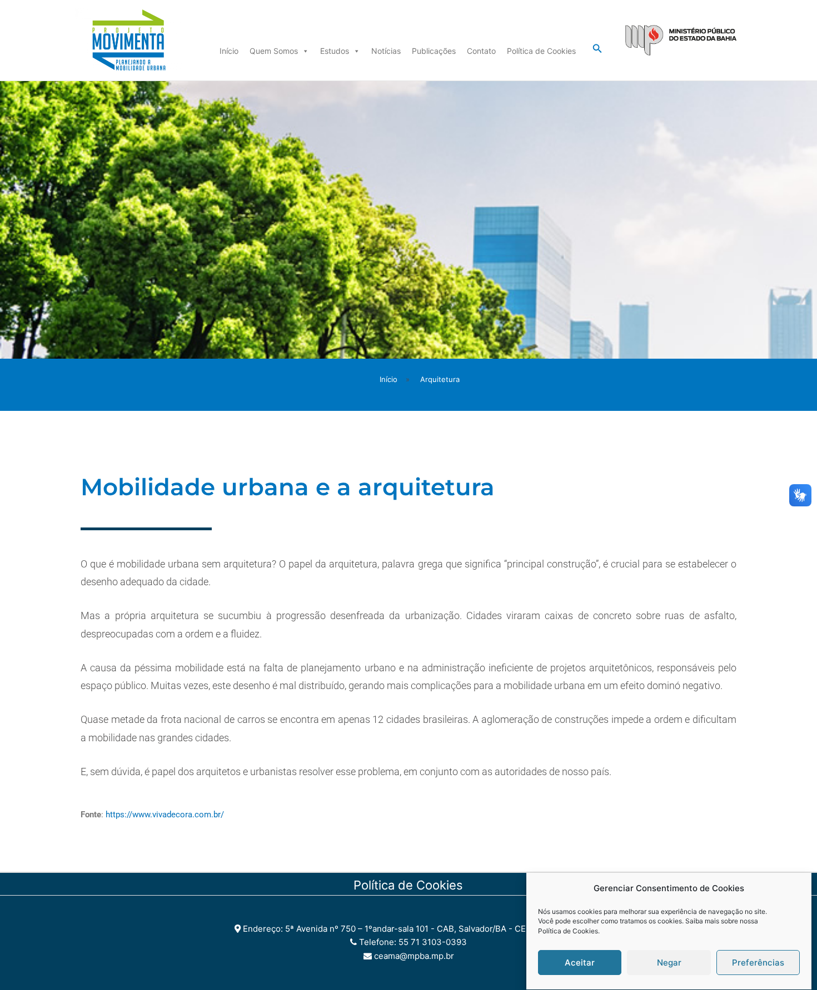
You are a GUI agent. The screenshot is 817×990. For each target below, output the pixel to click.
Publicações (434, 51)
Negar (669, 963)
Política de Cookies (568, 931)
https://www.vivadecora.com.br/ (165, 815)
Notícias (386, 51)
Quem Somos (274, 51)
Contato (481, 51)
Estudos (334, 51)
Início (229, 51)
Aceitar (580, 963)
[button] (597, 49)
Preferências (758, 963)
